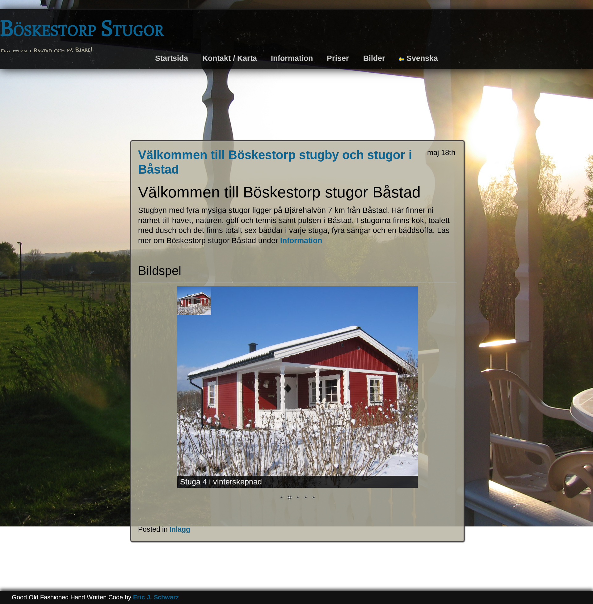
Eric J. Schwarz (156, 597)
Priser (338, 58)
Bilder (374, 58)
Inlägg (180, 529)
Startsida (171, 58)
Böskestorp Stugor (82, 28)
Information (292, 58)
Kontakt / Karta (229, 58)
